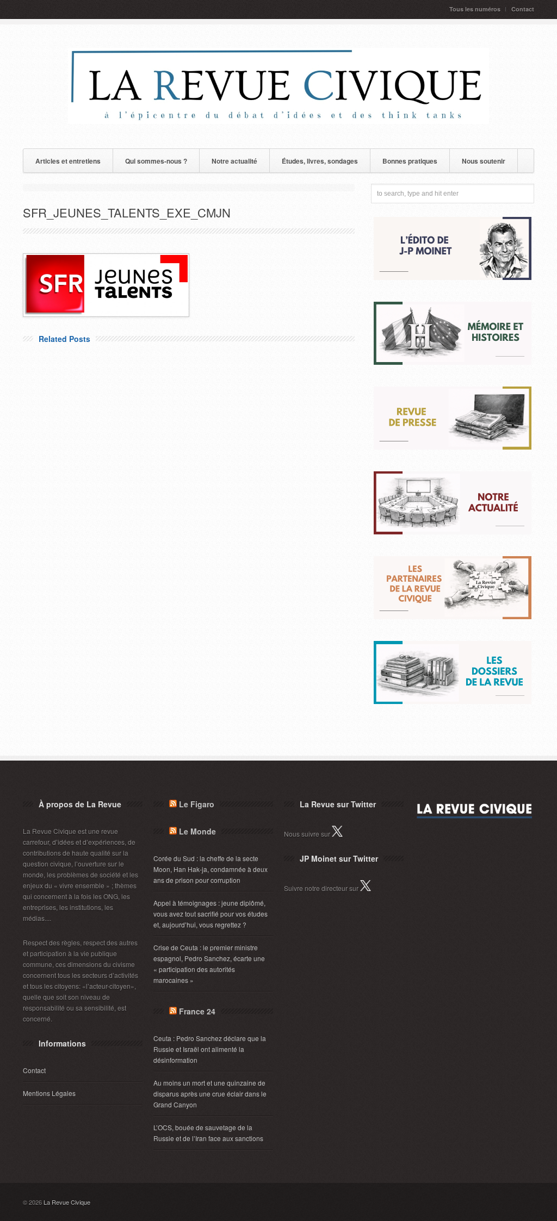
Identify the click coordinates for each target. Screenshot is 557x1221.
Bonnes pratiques (409, 161)
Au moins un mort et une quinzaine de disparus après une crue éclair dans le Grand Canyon (210, 1093)
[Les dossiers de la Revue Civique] (452, 701)
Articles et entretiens (68, 161)
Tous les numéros (474, 9)
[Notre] (452, 531)
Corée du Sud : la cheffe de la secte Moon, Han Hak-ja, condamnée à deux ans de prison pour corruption (210, 869)
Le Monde (197, 831)
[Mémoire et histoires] (452, 361)
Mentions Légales (49, 1093)
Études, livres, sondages (320, 161)
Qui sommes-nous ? (156, 161)
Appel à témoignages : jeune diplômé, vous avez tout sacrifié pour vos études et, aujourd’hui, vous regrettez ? (210, 913)
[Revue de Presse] (452, 446)
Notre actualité (234, 161)
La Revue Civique (67, 1202)
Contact (522, 9)
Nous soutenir (483, 161)
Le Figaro (196, 804)
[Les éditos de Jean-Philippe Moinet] (452, 277)
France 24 (197, 1011)
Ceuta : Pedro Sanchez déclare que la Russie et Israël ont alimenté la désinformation (209, 1048)
